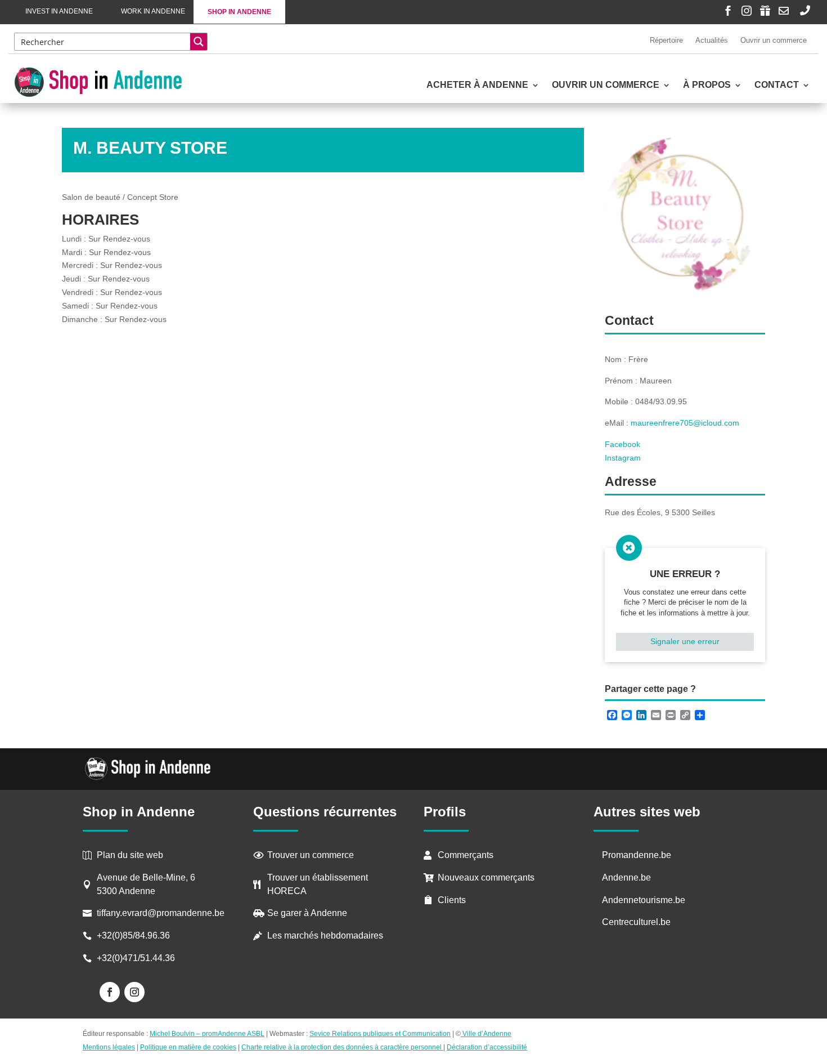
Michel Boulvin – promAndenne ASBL (207, 1034)
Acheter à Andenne (477, 85)
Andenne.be (626, 877)
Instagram (623, 457)
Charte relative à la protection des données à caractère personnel (342, 1047)
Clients (452, 900)
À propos (707, 85)
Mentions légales (109, 1047)
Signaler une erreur (685, 641)
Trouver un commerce (310, 855)
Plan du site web (130, 855)
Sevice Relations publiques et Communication (380, 1034)
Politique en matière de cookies (188, 1047)
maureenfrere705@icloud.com (685, 422)
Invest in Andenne (59, 11)
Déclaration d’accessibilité (487, 1047)
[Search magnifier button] (198, 41)
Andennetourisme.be (643, 900)
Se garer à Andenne (307, 913)
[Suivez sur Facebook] (110, 992)
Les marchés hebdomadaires (325, 935)
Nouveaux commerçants (486, 877)
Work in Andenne (153, 11)
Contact (776, 85)
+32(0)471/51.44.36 (137, 958)
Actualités (711, 40)
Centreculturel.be (636, 922)
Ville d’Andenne (486, 1034)
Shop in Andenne (239, 12)
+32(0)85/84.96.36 (133, 935)
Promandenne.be (636, 855)
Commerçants (465, 855)
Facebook (622, 444)
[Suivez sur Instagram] (134, 992)
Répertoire (666, 40)
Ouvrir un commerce (773, 40)
